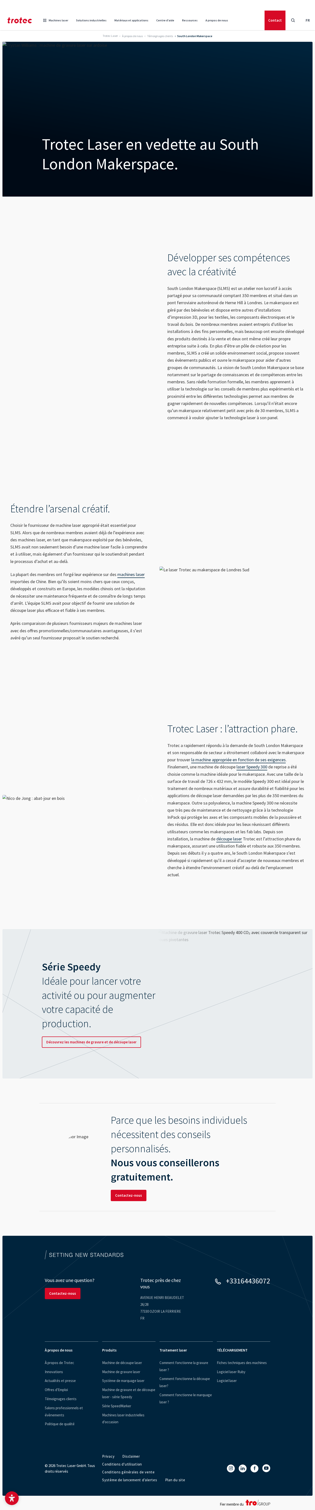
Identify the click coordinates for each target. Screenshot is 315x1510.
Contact (275, 20)
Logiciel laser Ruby (231, 1371)
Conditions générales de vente (128, 1472)
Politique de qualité (60, 1424)
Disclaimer (131, 1456)
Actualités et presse (60, 1380)
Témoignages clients (61, 1398)
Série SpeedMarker (116, 1406)
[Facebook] (254, 1468)
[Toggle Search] (292, 20)
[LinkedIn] (243, 1468)
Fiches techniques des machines (242, 1362)
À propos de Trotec (59, 1362)
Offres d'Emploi (56, 1389)
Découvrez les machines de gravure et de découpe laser (91, 1042)
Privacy (108, 1456)
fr (308, 20)
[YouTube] (266, 1468)
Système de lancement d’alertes (129, 1480)
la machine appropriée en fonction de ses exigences (238, 759)
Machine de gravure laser (121, 1371)
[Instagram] (231, 1468)
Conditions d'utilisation (122, 1464)
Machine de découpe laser (122, 1362)
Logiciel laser (227, 1380)
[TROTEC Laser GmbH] (19, 20)
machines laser (131, 574)
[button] (12, 1498)
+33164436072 (248, 1280)
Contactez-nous (128, 1195)
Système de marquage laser (123, 1380)
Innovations (54, 1371)
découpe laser (229, 839)
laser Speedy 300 (251, 767)
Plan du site (175, 1480)
